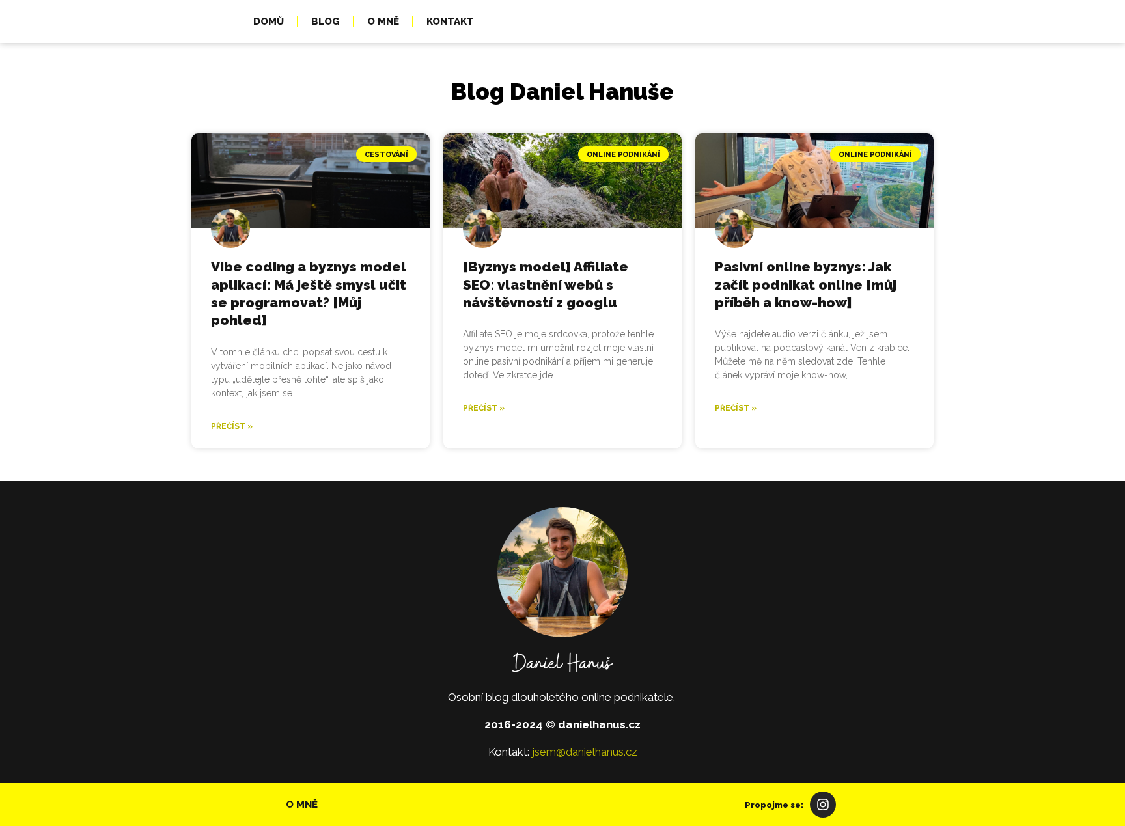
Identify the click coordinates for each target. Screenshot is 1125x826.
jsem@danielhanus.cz (584, 751)
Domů (268, 21)
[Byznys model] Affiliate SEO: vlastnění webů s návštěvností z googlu (545, 284)
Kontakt (450, 21)
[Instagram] (823, 805)
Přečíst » (232, 426)
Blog (325, 21)
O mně (383, 21)
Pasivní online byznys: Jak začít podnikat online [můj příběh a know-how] (805, 284)
